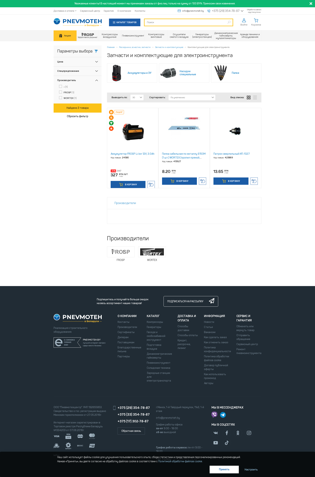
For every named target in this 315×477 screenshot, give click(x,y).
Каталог (153, 316)
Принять (224, 469)
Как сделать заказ (215, 337)
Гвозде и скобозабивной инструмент (156, 336)
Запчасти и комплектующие (169, 47)
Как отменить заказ (216, 342)
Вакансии (209, 332)
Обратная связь (131, 431)
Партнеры (124, 356)
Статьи (208, 327)
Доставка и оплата (64, 10)
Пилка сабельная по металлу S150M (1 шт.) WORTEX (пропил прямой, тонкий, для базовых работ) (184, 157)
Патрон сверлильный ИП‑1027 (231, 153)
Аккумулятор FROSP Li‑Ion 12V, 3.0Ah (132, 153)
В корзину (131, 184)
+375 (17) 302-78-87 (133, 421)
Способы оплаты (188, 335)
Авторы (208, 383)
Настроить (251, 469)
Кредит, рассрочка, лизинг (184, 344)
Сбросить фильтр (77, 116)
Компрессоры (155, 322)
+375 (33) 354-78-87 (134, 415)
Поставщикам (126, 342)
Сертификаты (126, 332)
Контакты (140, 10)
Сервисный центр (90, 10)
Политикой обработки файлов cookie (180, 461)
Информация (214, 316)
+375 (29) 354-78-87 (225, 10)
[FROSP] (87, 35)
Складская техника (158, 368)
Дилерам (123, 337)
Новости (209, 322)
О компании (124, 10)
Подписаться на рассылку (185, 301)
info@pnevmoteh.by (193, 10)
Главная (111, 47)
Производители (127, 327)
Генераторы (154, 327)
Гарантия (109, 10)
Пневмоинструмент (158, 362)
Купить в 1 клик (151, 184)
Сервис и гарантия (244, 318)
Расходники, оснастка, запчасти (135, 47)
